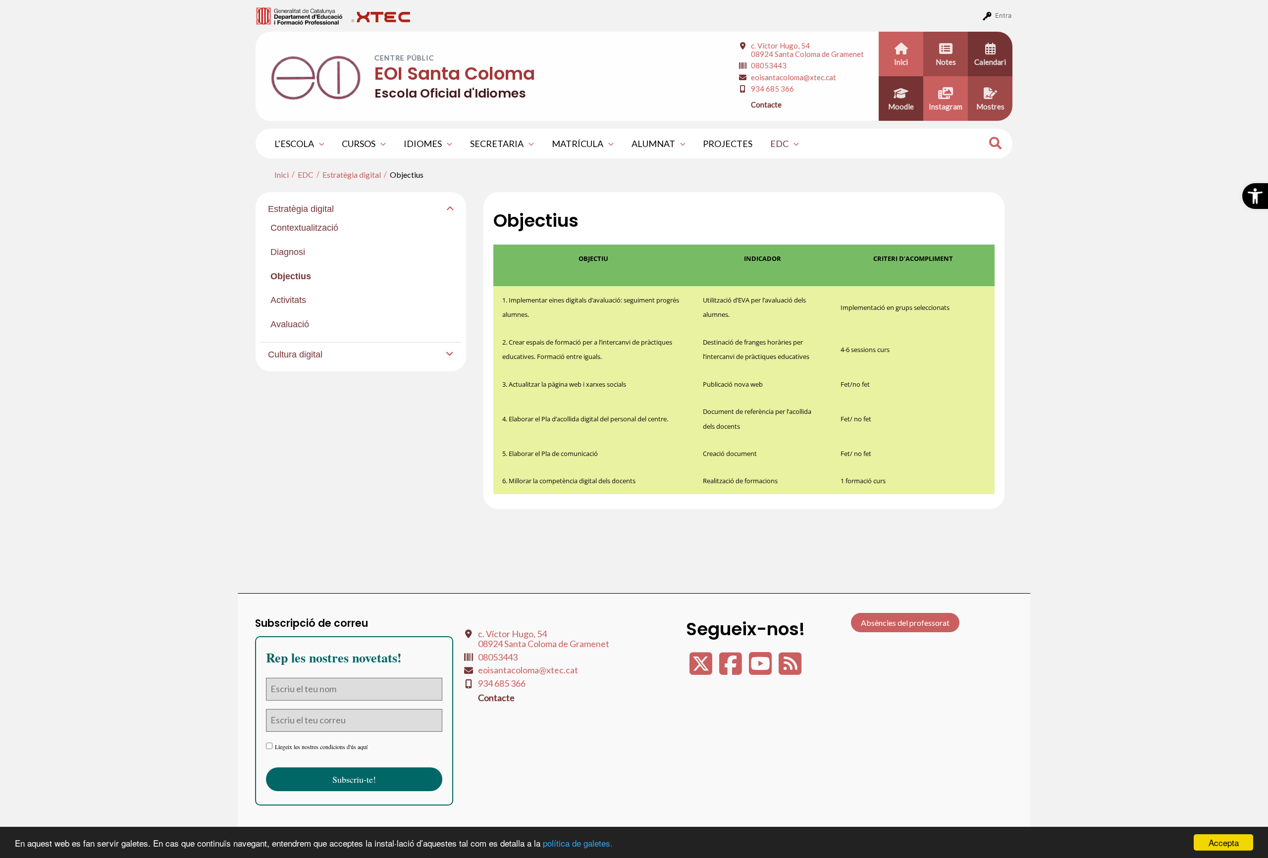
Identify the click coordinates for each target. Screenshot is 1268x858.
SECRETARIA (497, 143)
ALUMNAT (653, 143)
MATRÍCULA (577, 143)
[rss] (790, 669)
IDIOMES (423, 143)
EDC (779, 143)
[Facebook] (731, 669)
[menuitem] (299, 15)
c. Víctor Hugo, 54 (807, 49)
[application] (319, 143)
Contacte (766, 104)
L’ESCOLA (294, 143)
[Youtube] (761, 669)
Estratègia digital (301, 209)
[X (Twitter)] (702, 669)
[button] (1255, 196)
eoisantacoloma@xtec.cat (793, 77)
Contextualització (304, 228)
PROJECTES (727, 143)
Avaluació (289, 324)
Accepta (1224, 842)
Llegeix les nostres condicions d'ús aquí (321, 747)
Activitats (288, 300)
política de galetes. (578, 843)
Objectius (290, 276)
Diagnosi (287, 252)
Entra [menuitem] (1003, 15)
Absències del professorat (905, 622)
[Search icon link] (996, 144)
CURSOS (358, 143)
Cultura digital (295, 354)
